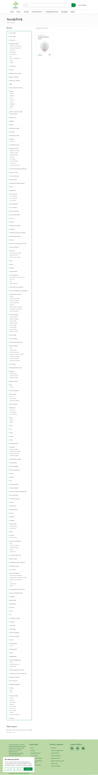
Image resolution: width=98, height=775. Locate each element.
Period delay (13, 706)
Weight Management (15, 684)
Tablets (11, 62)
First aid (12, 240)
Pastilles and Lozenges (15, 459)
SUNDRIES (12, 596)
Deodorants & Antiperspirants (17, 183)
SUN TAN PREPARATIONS (16, 593)
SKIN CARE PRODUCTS (15, 555)
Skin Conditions (13, 329)
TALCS (11, 611)
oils (10, 429)
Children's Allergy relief (15, 48)
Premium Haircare (14, 484)
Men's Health (13, 325)
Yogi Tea (12, 718)
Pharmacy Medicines (15, 470)
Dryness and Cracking (15, 257)
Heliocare (12, 99)
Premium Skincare (14, 488)
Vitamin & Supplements (15, 660)
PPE (11, 480)
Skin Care (12, 535)
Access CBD (13, 33)
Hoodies (12, 141)
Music (11, 417)
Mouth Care (12, 407)
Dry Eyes (12, 157)
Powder (12, 477)
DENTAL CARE (13, 179)
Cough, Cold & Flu (14, 148)
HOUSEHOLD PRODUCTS (16, 342)
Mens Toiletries (13, 404)
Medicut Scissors (14, 381)
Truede (11, 640)
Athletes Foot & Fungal (15, 73)
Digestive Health (14, 377)
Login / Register (82, 5)
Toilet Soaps (13, 629)
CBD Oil (11, 296)
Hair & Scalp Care (14, 275)
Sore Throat (13, 163)
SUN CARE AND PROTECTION (17, 589)
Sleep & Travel (13, 559)
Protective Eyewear (15, 498)
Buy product (49, 54)
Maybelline (12, 104)
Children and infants (14, 128)
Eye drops (12, 50)
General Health (13, 271)
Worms (11, 586)
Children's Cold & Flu (15, 150)
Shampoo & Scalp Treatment (17, 354)
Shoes (11, 531)
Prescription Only (14, 495)
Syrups (11, 60)
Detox (11, 187)
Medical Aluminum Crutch (16, 367)
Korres (11, 645)
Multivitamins (13, 666)
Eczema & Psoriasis (14, 545)
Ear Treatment (13, 196)
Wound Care (13, 551)
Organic (11, 436)
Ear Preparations (14, 204)
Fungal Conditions (14, 547)
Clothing (12, 139)
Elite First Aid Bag (14, 211)
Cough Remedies (14, 154)
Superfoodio (13, 604)
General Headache (14, 300)
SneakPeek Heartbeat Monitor (43, 37)
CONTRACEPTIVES (14, 145)
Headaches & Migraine (15, 451)
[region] (18, 764)
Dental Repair (13, 412)
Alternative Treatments (15, 46)
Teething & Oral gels (15, 356)
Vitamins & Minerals (14, 400)
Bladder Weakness (14, 319)
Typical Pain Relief (14, 358)
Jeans (11, 690)
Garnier (11, 264)
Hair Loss (12, 279)
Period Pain (12, 708)
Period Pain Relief (14, 311)
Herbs (11, 662)
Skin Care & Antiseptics (15, 541)
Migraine (12, 704)
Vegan (11, 652)
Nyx (11, 108)
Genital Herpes (13, 526)
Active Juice (12, 40)
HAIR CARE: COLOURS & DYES (17, 277)
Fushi (11, 260)
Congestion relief (14, 152)
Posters (12, 473)
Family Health (13, 321)
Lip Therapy (13, 364)
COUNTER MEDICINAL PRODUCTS (18, 169)
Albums (11, 420)
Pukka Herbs (13, 506)
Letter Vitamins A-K (14, 664)
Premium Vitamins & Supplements (18, 491)
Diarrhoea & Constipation (16, 575)
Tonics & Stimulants (14, 632)
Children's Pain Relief (15, 298)
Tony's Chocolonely (14, 636)
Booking (12, 121)
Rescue (11, 513)
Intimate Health (13, 323)
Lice (11, 281)
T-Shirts (12, 387)
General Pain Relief (14, 302)
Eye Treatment (13, 198)
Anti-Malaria (12, 66)
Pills (11, 56)
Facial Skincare (13, 537)
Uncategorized (41, 35)
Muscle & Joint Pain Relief (16, 307)
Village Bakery (13, 656)
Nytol (11, 425)
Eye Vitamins (13, 200)
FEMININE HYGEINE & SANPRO (17, 232)
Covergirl (12, 95)
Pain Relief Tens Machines (16, 309)
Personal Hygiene (14, 466)
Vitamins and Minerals (15, 360)
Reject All (19, 769)
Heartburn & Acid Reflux (16, 579)
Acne (11, 543)
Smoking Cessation (14, 566)
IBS (10, 581)
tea (10, 614)
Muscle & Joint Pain (14, 453)
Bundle (11, 124)
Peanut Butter (13, 462)
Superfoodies (13, 600)
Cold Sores (12, 410)
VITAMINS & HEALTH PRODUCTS (18, 673)
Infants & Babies (14, 346)
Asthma (11, 69)
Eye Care (12, 218)
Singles (11, 422)
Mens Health (13, 394)
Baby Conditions (14, 317)
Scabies (11, 549)
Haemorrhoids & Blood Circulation (18, 577)
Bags (11, 84)
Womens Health (14, 695)
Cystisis (11, 698)
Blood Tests (13, 117)
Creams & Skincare (14, 176)
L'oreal (11, 102)
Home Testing (13, 338)
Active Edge (13, 36)
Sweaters (12, 607)
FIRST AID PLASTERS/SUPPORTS (18, 243)
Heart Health (13, 335)
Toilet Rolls (12, 625)
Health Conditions (14, 314)
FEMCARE (12, 229)
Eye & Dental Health (15, 214)
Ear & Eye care (13, 194)
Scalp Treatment (14, 283)
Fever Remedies (14, 161)
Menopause (12, 702)
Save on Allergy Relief (15, 58)
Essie (11, 97)
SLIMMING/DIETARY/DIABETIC (17, 562)
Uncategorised (13, 643)
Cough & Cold (13, 350)
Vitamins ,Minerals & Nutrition (17, 670)
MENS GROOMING (14, 390)
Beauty (11, 91)
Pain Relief (12, 447)
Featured (12, 222)
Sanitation (12, 520)
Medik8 (11, 106)
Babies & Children (14, 77)
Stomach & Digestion (15, 573)
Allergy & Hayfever (14, 43)
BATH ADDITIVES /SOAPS (16, 87)
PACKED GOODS (14, 443)
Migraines (12, 305)
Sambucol (12, 516)
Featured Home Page (15, 225)
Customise (9, 769)
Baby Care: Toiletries (15, 80)
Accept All (28, 769)
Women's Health (14, 331)
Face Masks (12, 159)
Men (11, 385)
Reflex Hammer (14, 509)
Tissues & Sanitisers (15, 165)
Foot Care (12, 250)
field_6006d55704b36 (15, 236)
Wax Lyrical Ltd (13, 680)
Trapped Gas (13, 583)
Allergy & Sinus (13, 373)
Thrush (11, 712)
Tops (11, 692)
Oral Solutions (13, 54)
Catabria (12, 93)
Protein (11, 502)
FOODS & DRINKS (14, 247)
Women (11, 688)
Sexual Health (13, 327)
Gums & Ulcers (13, 414)
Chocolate (12, 132)
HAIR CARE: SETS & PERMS (16, 287)
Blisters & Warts (14, 255)
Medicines (12, 371)
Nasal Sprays (13, 52)
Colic (11, 348)
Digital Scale (13, 190)
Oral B (11, 432)
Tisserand (12, 622)
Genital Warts (13, 528)
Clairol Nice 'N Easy (14, 135)
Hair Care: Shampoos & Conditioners (19, 290)
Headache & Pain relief (15, 294)
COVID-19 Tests (14, 172)
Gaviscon (12, 268)
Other (11, 440)
